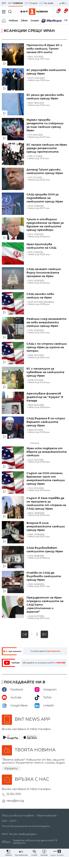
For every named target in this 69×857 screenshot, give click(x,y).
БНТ (4, 3)
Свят (24, 20)
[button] (57, 853)
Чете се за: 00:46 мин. (39, 490)
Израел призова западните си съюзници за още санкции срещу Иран (44, 125)
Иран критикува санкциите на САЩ (41, 245)
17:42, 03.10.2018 (35, 488)
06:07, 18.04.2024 (36, 103)
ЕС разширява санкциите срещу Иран (46, 71)
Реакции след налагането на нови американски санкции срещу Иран (46, 322)
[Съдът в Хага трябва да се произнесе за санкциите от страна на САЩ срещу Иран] (13, 507)
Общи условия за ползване (17, 815)
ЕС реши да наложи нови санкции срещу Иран (45, 96)
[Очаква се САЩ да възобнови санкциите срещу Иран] (13, 582)
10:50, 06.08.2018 (36, 584)
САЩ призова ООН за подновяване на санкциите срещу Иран (44, 198)
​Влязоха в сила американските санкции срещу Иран (45, 526)
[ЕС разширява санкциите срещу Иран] (13, 79)
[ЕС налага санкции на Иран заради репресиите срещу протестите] (13, 154)
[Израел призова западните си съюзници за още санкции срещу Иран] (13, 129)
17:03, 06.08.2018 (36, 556)
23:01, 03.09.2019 (36, 281)
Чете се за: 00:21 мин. (39, 537)
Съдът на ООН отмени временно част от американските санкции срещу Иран (45, 478)
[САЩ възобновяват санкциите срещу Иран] (13, 557)
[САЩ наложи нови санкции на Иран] (13, 303)
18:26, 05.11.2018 (35, 430)
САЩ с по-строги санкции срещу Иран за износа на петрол (46, 347)
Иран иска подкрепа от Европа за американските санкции (46, 451)
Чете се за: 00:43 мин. (39, 382)
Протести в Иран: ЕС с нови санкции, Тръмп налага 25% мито (44, 48)
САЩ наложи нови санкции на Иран (40, 295)
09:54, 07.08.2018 (36, 535)
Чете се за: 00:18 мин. (39, 304)
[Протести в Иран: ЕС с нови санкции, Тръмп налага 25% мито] (13, 54)
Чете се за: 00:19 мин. (39, 515)
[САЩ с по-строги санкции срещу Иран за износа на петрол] (13, 353)
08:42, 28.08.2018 (36, 513)
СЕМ (4, 821)
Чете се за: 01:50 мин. (39, 80)
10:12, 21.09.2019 (35, 252)
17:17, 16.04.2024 (35, 135)
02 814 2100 (13, 794)
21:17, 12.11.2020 (35, 178)
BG (63, 3)
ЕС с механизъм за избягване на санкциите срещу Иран (45, 372)
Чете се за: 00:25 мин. (39, 254)
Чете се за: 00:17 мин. (39, 208)
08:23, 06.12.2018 (35, 405)
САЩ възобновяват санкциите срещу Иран (44, 549)
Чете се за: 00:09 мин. (39, 407)
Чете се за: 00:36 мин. (39, 283)
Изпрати (11, 768)
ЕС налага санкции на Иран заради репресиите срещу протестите (46, 148)
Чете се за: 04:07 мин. (39, 137)
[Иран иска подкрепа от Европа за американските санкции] (13, 457)
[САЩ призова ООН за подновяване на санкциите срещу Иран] (13, 204)
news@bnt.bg (15, 800)
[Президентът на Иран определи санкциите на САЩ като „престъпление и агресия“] (13, 607)
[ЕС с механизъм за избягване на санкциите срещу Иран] (13, 378)
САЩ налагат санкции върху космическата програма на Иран (43, 272)
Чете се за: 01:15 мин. (38, 158)
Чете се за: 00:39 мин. (39, 462)
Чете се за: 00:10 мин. (39, 618)
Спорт (35, 20)
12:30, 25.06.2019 (35, 330)
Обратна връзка (46, 815)
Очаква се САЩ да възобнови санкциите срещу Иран (43, 576)
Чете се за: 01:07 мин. (39, 333)
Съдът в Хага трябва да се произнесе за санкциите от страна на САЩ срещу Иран (46, 503)
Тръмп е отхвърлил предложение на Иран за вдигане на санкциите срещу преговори (45, 224)
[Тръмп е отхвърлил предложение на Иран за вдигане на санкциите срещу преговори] (13, 228)
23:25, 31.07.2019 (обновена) (41, 302)
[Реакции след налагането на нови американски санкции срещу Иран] (13, 328)
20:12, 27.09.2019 (35, 234)
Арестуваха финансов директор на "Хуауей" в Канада (44, 397)
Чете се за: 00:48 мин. (39, 237)
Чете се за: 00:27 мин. (39, 586)
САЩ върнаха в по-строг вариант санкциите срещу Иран (45, 422)
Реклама (34, 443)
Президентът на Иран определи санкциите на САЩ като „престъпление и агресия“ (44, 604)
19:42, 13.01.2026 (35, 57)
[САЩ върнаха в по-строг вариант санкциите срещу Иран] (13, 428)
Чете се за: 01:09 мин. (39, 432)
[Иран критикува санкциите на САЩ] (13, 253)
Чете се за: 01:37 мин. (39, 59)
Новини (13, 20)
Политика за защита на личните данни (26, 826)
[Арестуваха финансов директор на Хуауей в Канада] (13, 403)
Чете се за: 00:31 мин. (39, 358)
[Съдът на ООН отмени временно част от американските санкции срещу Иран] (13, 482)
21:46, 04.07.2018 (36, 616)
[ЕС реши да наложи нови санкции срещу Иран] (13, 104)
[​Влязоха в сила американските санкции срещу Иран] (13, 532)
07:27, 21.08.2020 (36, 206)
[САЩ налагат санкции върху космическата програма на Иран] (13, 278)
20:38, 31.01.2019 (35, 380)
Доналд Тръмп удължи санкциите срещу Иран (44, 171)
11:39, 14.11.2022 (35, 156)
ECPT (13, 821)
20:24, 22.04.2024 (36, 78)
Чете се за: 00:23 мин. (39, 180)
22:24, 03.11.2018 (35, 460)
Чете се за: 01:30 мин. (39, 105)
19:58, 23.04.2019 (35, 355)
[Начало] (4, 20)
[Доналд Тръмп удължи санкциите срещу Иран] (13, 179)
